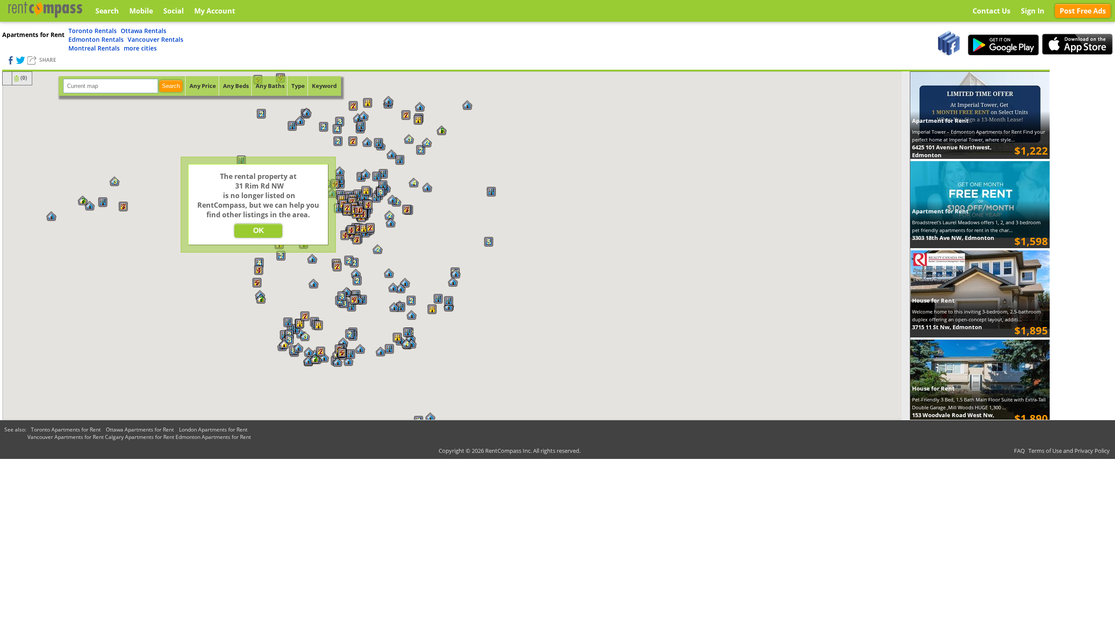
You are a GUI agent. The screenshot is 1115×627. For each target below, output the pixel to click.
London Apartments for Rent (213, 429)
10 (359, 210)
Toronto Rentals (92, 31)
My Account (214, 11)
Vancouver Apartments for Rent (65, 437)
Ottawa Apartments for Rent (140, 429)
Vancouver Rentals (155, 39)
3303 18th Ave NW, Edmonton (953, 238)
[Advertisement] (1082, 200)
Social (173, 11)
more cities (140, 48)
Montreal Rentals (94, 48)
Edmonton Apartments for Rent (213, 437)
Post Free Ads (1083, 11)
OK (258, 230)
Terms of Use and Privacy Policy (1069, 451)
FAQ (1019, 451)
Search (171, 86)
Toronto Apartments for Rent (66, 429)
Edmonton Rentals (96, 39)
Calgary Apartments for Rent (139, 437)
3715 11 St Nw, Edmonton (947, 327)
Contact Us (991, 11)
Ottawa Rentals (143, 31)
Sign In (1032, 11)
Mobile (141, 11)
